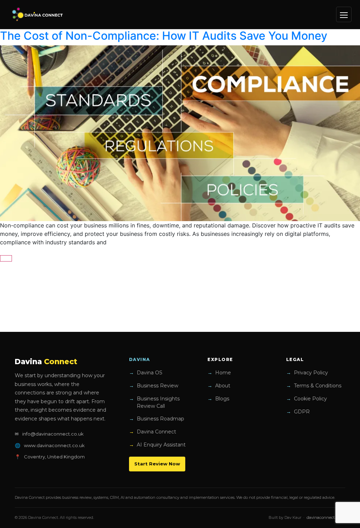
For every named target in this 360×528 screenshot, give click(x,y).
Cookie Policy (310, 398)
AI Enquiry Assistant (161, 445)
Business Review (157, 385)
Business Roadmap (160, 419)
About (222, 385)
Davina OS (149, 372)
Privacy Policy (311, 372)
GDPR (302, 411)
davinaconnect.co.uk (326, 517)
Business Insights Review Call (158, 402)
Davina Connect (156, 432)
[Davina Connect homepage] (37, 14)
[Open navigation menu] (344, 14)
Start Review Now (157, 463)
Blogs (222, 398)
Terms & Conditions (317, 385)
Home (223, 372)
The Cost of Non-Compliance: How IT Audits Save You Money (163, 36)
